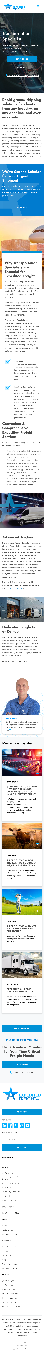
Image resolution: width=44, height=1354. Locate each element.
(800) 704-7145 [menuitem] (8, 1281)
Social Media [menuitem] (7, 1255)
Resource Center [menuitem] (9, 1247)
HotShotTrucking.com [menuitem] (11, 1298)
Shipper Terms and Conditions (22, 1349)
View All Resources (22, 1028)
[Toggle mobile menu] (38, 6)
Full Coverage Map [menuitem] (10, 1213)
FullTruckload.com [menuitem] (10, 1294)
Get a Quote (22, 59)
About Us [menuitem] (6, 1220)
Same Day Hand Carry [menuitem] (12, 1192)
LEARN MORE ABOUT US (14, 662)
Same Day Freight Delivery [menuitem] (10, 1178)
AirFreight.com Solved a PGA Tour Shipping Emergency (22, 929)
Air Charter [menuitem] (7, 1196)
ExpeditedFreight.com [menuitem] (12, 1289)
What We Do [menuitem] (7, 1158)
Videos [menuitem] (5, 1251)
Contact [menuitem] (5, 1275)
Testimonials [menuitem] (7, 1230)
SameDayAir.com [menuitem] (9, 1302)
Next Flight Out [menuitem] (9, 1188)
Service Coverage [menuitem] (10, 1207)
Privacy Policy (22, 1342)
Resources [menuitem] (6, 1241)
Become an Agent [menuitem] (10, 1234)
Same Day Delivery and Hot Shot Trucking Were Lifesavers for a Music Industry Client (22, 790)
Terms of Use (22, 1346)
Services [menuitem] (5, 1167)
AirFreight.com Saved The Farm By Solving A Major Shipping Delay (21, 863)
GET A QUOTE (22, 1064)
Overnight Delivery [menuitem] (10, 1183)
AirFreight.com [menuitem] (8, 1285)
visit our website (15, 588)
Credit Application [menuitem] (10, 1264)
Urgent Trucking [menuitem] (9, 1200)
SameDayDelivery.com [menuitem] (12, 1307)
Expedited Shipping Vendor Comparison (20, 990)
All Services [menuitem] (7, 1173)
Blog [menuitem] (4, 1260)
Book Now (22, 67)
